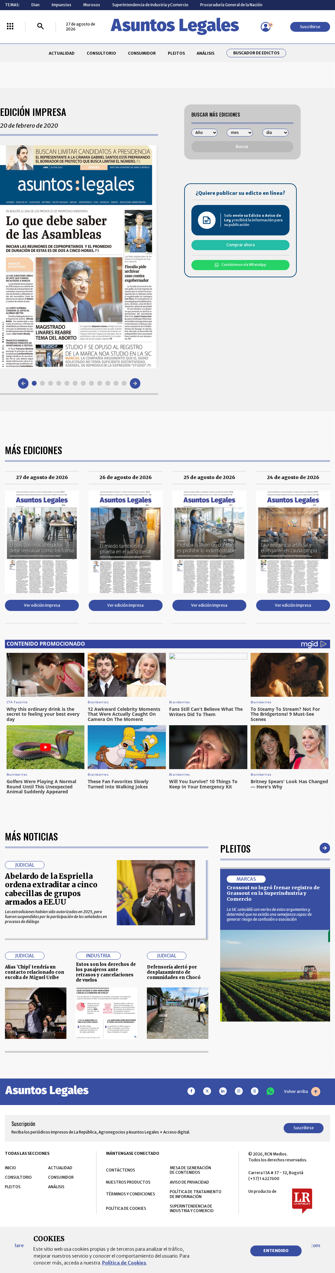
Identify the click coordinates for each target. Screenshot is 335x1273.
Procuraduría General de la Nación (231, 4)
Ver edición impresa (42, 605)
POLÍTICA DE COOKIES (126, 1208)
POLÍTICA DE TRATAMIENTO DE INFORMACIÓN (195, 1194)
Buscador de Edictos (256, 53)
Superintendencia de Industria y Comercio (150, 4)
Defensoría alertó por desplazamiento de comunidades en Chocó (174, 972)
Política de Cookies (124, 1263)
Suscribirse (310, 26)
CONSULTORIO (101, 53)
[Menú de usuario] (265, 26)
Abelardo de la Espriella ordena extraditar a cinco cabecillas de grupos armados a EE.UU (51, 889)
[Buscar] (40, 27)
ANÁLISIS (205, 53)
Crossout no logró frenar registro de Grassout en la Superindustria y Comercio (273, 893)
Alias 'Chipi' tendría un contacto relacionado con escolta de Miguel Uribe (34, 972)
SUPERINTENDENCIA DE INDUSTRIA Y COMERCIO (192, 1208)
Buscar (242, 146)
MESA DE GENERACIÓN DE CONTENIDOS (190, 1170)
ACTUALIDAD (62, 53)
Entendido (276, 1250)
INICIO (10, 1167)
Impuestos (61, 4)
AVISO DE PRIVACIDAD (189, 1182)
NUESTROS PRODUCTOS (128, 1182)
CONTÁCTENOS (120, 1170)
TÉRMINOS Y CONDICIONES (130, 1193)
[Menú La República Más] (10, 27)
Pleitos (235, 848)
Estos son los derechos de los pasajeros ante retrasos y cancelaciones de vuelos (106, 972)
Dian (35, 4)
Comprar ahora (240, 244)
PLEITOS (176, 53)
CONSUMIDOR (142, 53)
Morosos (91, 4)
